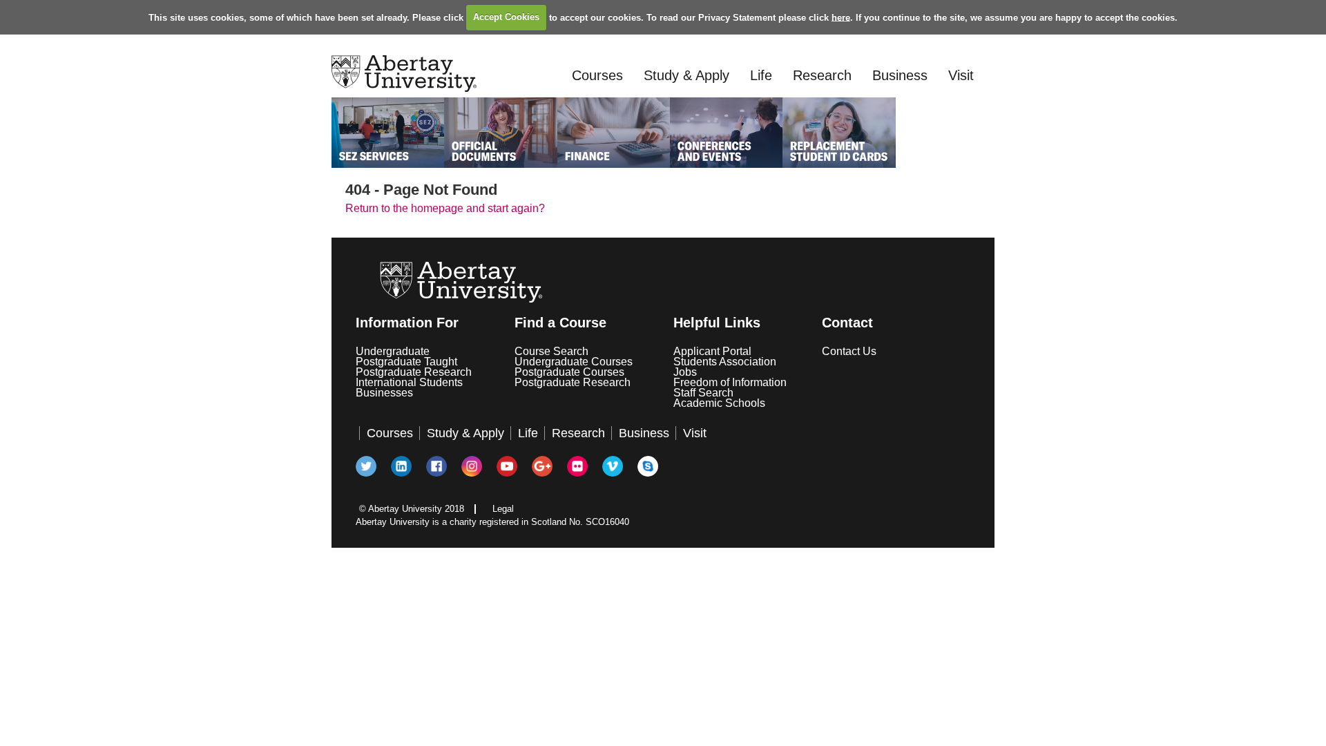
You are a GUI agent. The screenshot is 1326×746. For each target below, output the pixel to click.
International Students (409, 382)
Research (822, 75)
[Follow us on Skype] (648, 467)
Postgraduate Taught (406, 361)
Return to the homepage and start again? (445, 208)
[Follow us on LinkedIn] (402, 467)
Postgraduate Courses (569, 372)
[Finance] (613, 132)
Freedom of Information (730, 382)
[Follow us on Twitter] (367, 467)
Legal (503, 509)
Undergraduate (393, 351)
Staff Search (703, 393)
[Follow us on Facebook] (437, 467)
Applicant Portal (712, 351)
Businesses (384, 393)
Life (761, 75)
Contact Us (849, 351)
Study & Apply (686, 75)
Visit (961, 75)
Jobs (685, 372)
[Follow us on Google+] (543, 467)
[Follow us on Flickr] (578, 467)
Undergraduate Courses (574, 361)
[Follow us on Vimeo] (613, 467)
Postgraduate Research (414, 372)
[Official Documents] (500, 132)
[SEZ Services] (388, 132)
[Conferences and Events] (726, 132)
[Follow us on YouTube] (508, 467)
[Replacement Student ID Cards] (838, 132)
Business (900, 75)
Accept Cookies (506, 17)
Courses (597, 75)
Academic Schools (719, 403)
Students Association (724, 361)
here (841, 17)
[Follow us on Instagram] (472, 467)
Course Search (551, 351)
